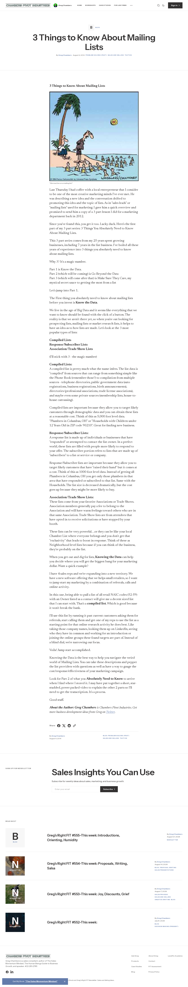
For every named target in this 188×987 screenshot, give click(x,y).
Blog (97, 27)
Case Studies (105, 5)
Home (79, 5)
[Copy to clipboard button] (74, 725)
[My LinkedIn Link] (11, 972)
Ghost (71, 980)
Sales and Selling (116, 55)
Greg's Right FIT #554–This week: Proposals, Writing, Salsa (87, 866)
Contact (152, 961)
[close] (64, 981)
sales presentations (164, 870)
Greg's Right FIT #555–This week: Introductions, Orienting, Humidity (83, 837)
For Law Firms (120, 5)
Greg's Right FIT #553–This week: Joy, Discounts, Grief (88, 894)
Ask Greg (135, 956)
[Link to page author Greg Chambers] (55, 5)
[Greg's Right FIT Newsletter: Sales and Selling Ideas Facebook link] (7, 972)
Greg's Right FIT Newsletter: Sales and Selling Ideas (95, 980)
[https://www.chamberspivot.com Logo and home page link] (28, 5)
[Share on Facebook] (59, 725)
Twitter (110, 712)
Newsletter (172, 840)
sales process (161, 894)
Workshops (90, 5)
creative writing (162, 899)
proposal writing (168, 867)
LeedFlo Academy (175, 956)
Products (135, 961)
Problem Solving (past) (96, 55)
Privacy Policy (154, 972)
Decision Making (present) (167, 926)
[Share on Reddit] (69, 725)
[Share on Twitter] (64, 725)
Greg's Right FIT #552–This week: (72, 922)
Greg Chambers (65, 5)
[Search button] (158, 5)
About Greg (153, 956)
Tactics (128, 55)
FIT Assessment (155, 966)
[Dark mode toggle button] (163, 5)
